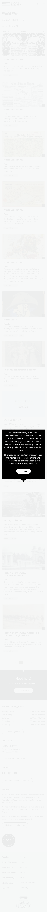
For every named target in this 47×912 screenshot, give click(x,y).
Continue (23, 471)
